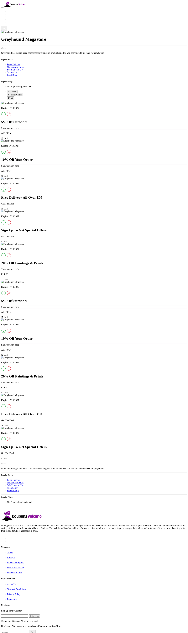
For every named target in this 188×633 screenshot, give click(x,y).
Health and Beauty (15, 19)
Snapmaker (12, 72)
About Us (11, 584)
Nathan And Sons (15, 67)
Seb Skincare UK (15, 69)
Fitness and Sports (15, 16)
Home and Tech (14, 22)
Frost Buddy (13, 75)
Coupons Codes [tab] (15, 95)
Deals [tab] (10, 98)
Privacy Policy (14, 594)
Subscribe (34, 616)
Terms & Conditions (16, 589)
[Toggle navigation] (2, 7)
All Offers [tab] (12, 92)
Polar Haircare (13, 64)
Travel (10, 11)
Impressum (12, 599)
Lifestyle (11, 14)
